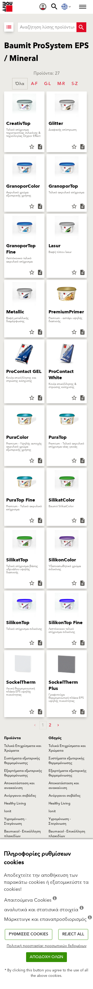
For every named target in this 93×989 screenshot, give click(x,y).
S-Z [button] (75, 83)
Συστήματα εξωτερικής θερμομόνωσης (22, 760)
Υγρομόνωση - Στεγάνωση (15, 821)
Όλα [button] (20, 83)
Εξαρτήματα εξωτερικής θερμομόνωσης (23, 773)
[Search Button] (81, 27)
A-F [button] (34, 83)
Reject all (73, 934)
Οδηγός (55, 738)
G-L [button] (47, 83)
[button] (58, 725)
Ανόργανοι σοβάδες (20, 796)
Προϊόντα (12, 738)
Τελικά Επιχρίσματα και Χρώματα (22, 748)
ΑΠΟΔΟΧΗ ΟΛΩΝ (46, 956)
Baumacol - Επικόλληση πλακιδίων (22, 834)
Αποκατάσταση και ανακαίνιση (19, 785)
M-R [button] (61, 83)
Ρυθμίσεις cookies (28, 934)
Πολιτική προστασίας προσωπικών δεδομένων (47, 946)
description (40, 147)
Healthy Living (15, 803)
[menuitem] (43, 6)
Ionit (7, 811)
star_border (32, 147)
